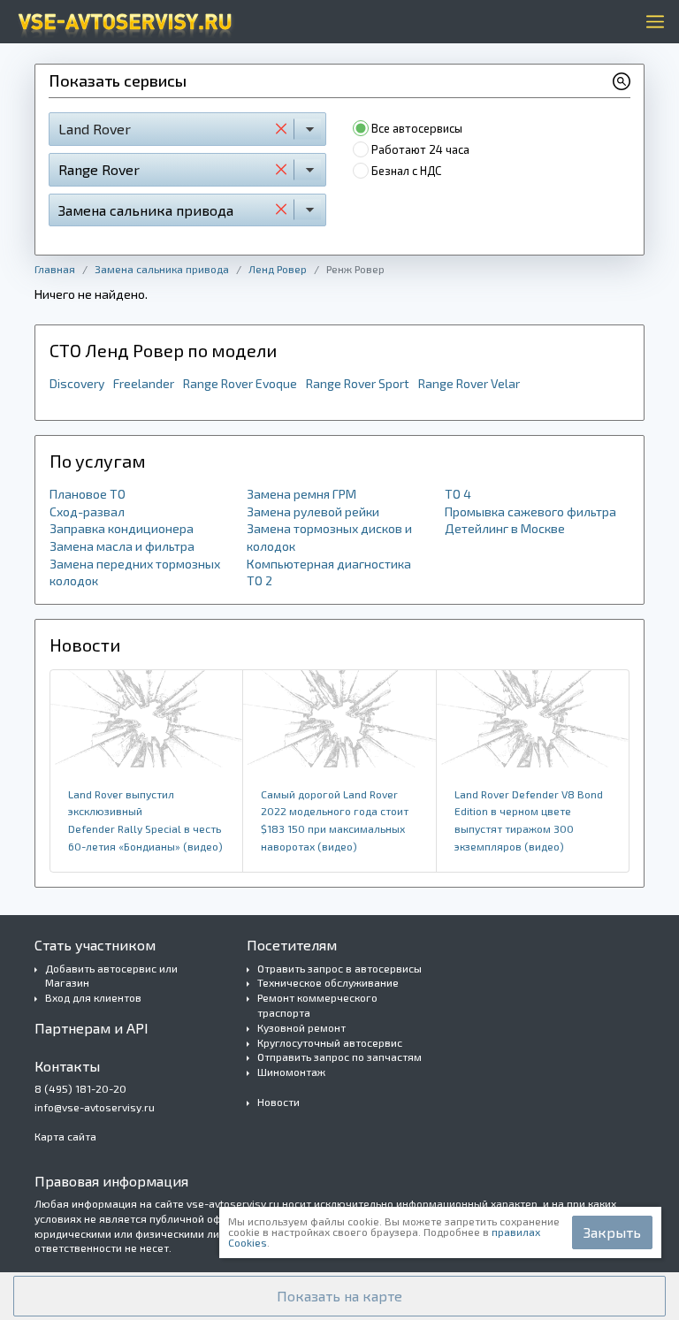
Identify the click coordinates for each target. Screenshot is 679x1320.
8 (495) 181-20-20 (80, 1088)
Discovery (77, 383)
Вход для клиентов (93, 997)
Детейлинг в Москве (505, 528)
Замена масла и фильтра (122, 545)
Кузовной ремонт (301, 1027)
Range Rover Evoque (240, 383)
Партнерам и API (91, 1027)
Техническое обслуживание (328, 982)
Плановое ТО (88, 493)
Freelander (143, 383)
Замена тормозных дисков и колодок (329, 537)
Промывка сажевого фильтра (530, 511)
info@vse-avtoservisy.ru (94, 1107)
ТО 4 (458, 493)
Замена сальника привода (162, 269)
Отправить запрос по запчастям (339, 1056)
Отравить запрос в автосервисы (339, 968)
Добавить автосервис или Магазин (111, 975)
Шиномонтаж (291, 1071)
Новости (278, 1101)
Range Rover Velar (469, 383)
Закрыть (612, 1232)
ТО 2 (259, 580)
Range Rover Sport (357, 383)
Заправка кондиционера (122, 528)
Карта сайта (65, 1136)
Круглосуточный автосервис (329, 1042)
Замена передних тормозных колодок (135, 572)
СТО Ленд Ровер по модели (163, 350)
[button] (339, 1296)
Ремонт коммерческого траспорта (317, 1005)
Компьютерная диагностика (329, 563)
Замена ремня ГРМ (301, 493)
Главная (54, 269)
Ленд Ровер (277, 269)
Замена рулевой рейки (313, 511)
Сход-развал (87, 511)
